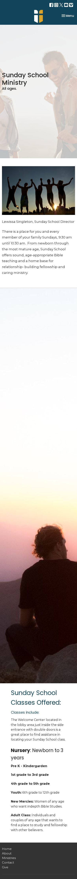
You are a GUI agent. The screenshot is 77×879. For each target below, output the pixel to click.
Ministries (9, 858)
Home (7, 849)
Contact (8, 862)
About (6, 853)
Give (5, 867)
